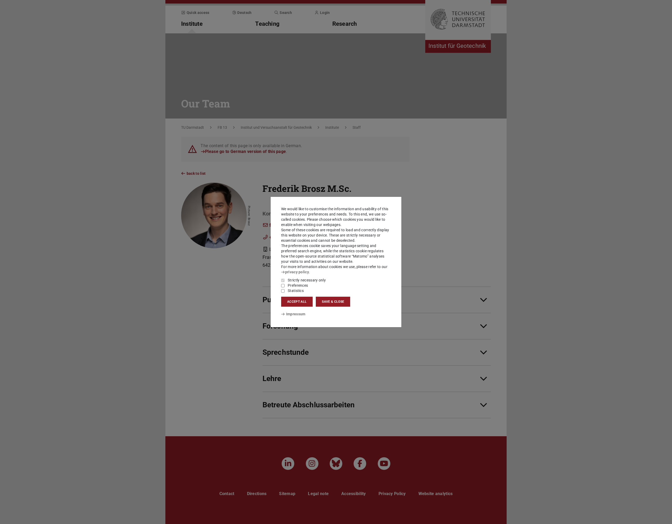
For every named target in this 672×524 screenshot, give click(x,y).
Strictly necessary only (307, 280)
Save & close (333, 302)
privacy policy (297, 272)
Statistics (296, 291)
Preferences (298, 285)
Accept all (297, 302)
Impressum (295, 314)
